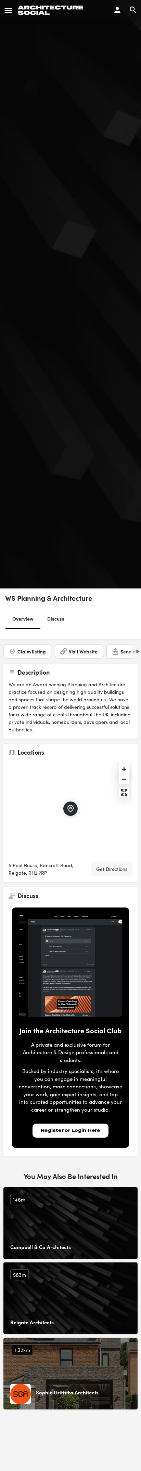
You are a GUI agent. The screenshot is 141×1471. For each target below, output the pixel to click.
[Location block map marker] (70, 808)
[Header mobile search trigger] (133, 9)
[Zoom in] (124, 769)
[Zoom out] (124, 779)
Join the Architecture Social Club (70, 1030)
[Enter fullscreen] (124, 792)
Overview (23, 618)
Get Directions (111, 869)
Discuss (55, 618)
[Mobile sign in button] (117, 9)
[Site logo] (51, 10)
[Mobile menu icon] (8, 10)
